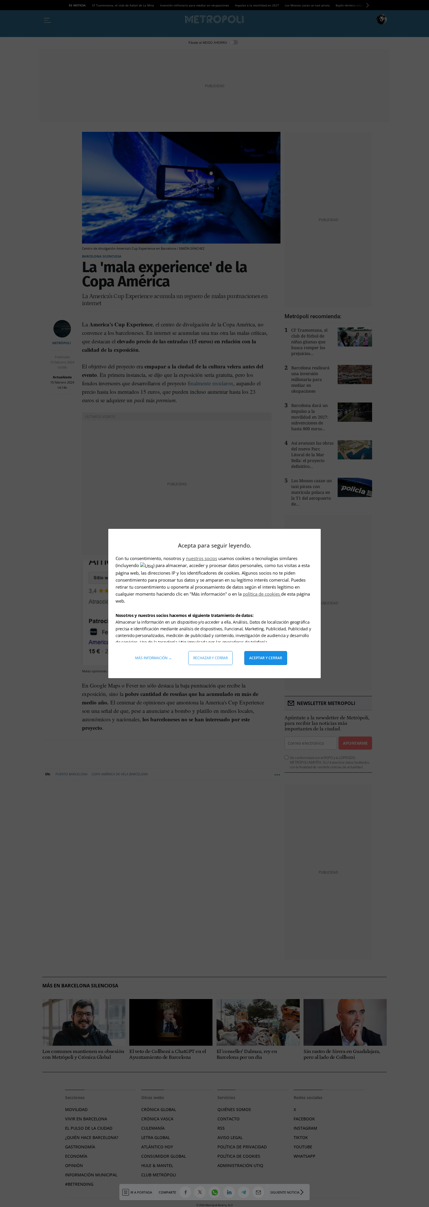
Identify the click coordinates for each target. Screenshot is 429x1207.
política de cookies (262, 594)
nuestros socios (201, 558)
